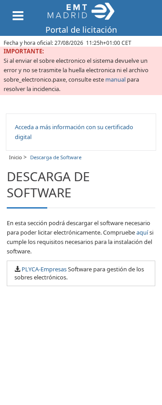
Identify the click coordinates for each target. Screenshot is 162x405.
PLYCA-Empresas (44, 269)
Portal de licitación (81, 29)
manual (115, 79)
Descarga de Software (55, 157)
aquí (142, 232)
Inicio (16, 157)
